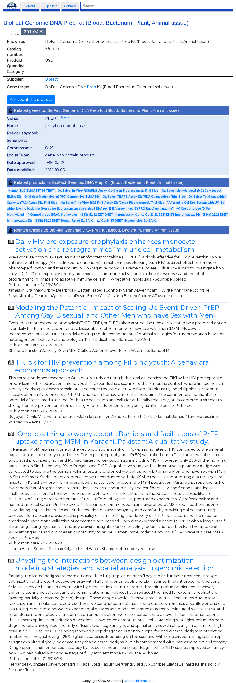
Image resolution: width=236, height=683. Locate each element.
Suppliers (50, 6)
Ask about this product (31, 99)
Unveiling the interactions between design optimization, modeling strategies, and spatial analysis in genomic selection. (115, 564)
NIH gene (63, 117)
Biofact (51, 79)
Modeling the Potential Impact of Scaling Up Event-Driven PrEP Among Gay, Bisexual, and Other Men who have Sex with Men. (117, 311)
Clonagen (13, 6)
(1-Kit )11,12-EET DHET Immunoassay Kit (109, 214)
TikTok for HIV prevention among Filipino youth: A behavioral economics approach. (113, 366)
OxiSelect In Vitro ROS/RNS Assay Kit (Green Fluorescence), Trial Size (108, 190)
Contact (70, 6)
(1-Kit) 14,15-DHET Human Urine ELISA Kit (64, 220)
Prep (91, 87)
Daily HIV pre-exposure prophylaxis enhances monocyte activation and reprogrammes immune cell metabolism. (105, 245)
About (30, 6)
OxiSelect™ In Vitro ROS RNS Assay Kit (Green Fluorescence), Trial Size (112, 202)
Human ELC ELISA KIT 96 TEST (31, 190)
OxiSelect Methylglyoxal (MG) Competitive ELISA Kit (62, 196)
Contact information (138, 681)
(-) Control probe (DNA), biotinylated (52, 214)
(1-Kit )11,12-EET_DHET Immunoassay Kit (170, 214)
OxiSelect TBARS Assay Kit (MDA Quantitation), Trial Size (144, 196)
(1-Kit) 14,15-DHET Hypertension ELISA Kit (127, 220)
